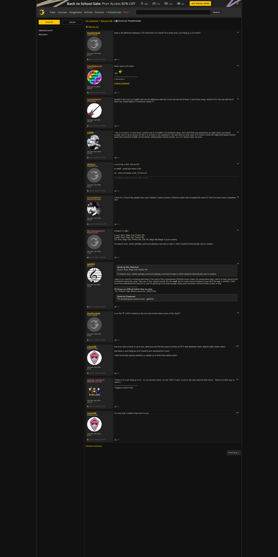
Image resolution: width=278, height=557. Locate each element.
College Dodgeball (121, 83)
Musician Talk (106, 21)
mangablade (92, 99)
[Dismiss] (237, 3)
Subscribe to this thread (94, 446)
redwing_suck (93, 380)
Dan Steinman (93, 231)
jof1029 (90, 133)
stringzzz (91, 164)
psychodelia (92, 198)
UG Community (92, 21)
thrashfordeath (93, 33)
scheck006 (91, 347)
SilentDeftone (93, 66)
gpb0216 (91, 264)
